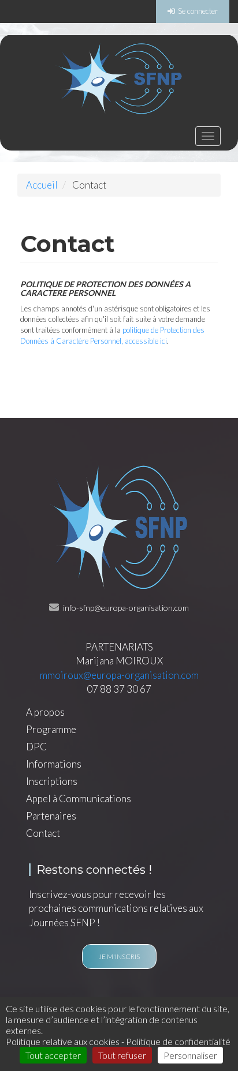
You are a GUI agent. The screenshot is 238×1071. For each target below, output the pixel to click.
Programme (51, 729)
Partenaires (51, 816)
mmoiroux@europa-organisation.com (119, 675)
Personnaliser (190, 1055)
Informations (53, 764)
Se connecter (198, 11)
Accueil (42, 185)
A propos (45, 712)
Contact (43, 833)
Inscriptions (51, 781)
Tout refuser (122, 1055)
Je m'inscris (119, 956)
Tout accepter (53, 1055)
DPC (36, 747)
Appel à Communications (78, 799)
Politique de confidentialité (178, 1041)
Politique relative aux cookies (63, 1041)
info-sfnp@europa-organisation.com (126, 607)
